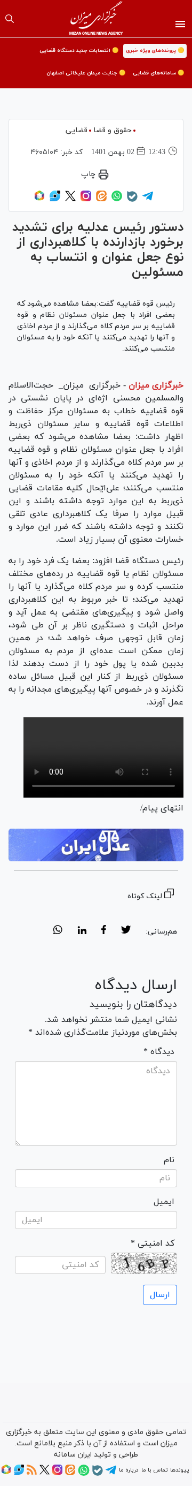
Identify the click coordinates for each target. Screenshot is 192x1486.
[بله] (132, 200)
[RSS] (32, 1473)
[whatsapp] (57, 931)
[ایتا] (101, 199)
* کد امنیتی (152, 1243)
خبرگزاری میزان (156, 385)
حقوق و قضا (112, 130)
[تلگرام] (147, 199)
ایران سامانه (73, 1455)
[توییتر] (70, 199)
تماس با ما (154, 1470)
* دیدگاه (158, 1052)
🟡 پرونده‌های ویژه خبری (155, 51)
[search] (9, 18)
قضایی (76, 130)
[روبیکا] (39, 199)
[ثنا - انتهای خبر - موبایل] (96, 845)
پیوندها (179, 1470)
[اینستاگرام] (86, 199)
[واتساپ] (116, 199)
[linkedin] (81, 931)
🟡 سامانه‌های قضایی (158, 73)
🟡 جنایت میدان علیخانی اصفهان (85, 73)
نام (169, 1160)
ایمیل (164, 1202)
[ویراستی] (55, 199)
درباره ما (128, 1470)
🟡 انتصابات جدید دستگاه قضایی (78, 51)
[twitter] (126, 931)
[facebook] (103, 931)
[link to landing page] (96, 18)
